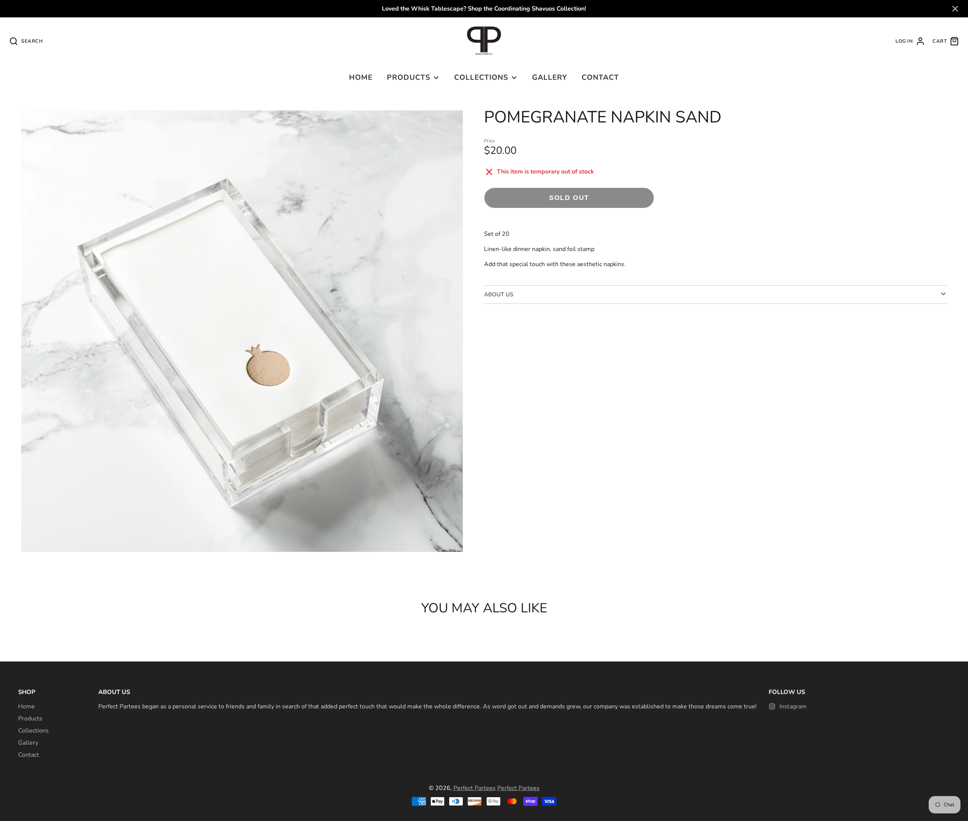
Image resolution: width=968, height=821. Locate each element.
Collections (481, 77)
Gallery (549, 77)
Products (408, 77)
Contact (600, 77)
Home (360, 77)
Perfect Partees (474, 788)
